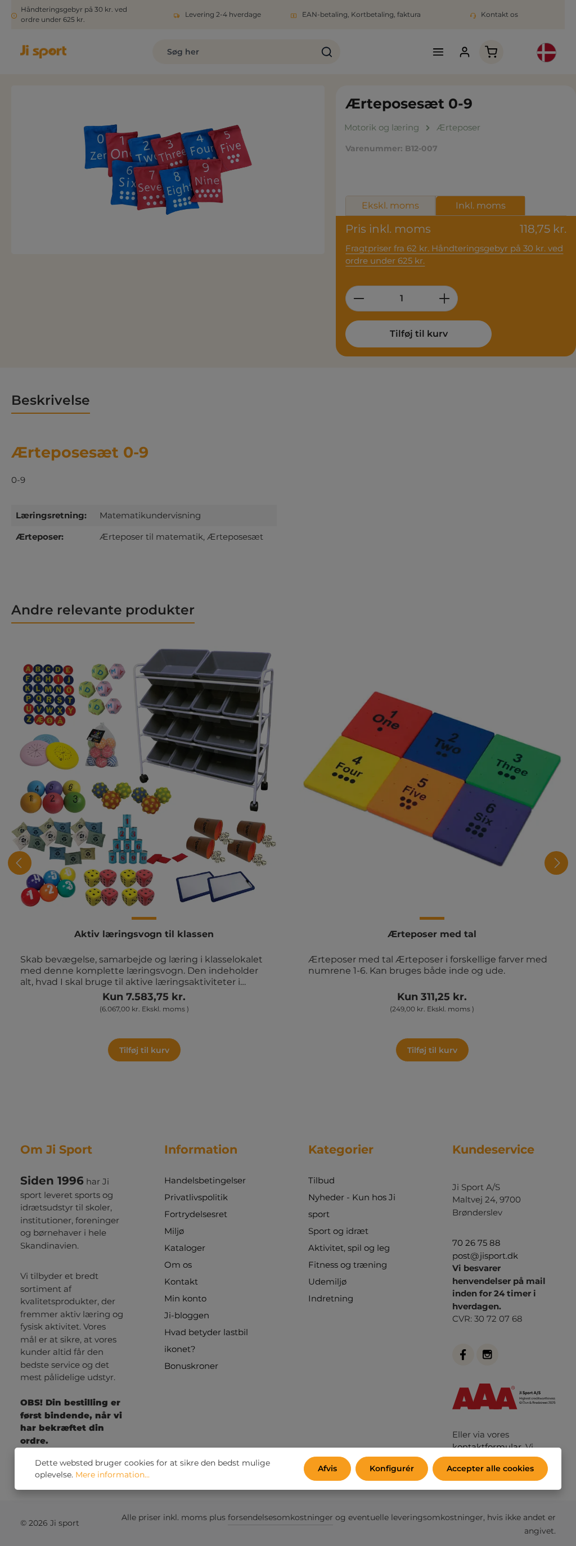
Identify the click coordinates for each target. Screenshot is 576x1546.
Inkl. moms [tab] (481, 205)
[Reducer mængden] (358, 298)
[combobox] (233, 51)
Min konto (185, 1298)
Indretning (330, 1298)
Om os (178, 1264)
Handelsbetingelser (205, 1180)
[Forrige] (20, 863)
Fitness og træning (347, 1264)
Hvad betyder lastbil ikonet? (206, 1340)
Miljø (174, 1231)
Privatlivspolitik (196, 1197)
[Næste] (556, 863)
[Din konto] (465, 52)
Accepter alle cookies (490, 1468)
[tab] (50, 400)
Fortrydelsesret (195, 1214)
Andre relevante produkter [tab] (103, 610)
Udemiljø (327, 1281)
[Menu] (438, 52)
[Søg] (327, 51)
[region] (168, 169)
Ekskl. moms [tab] (390, 205)
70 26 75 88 (476, 1242)
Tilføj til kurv (419, 333)
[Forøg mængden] (444, 298)
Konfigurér (392, 1468)
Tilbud (321, 1180)
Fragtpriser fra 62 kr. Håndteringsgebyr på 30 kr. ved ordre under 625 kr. (454, 254)
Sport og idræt (338, 1231)
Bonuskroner (191, 1365)
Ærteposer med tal (432, 934)
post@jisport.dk (485, 1255)
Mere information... (112, 1475)
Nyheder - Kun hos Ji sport (351, 1205)
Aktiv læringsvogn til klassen (144, 934)
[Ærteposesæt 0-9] (168, 169)
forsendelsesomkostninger (280, 1517)
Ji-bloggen (186, 1315)
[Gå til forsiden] (43, 51)
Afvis (327, 1468)
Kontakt (181, 1281)
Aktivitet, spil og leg (349, 1247)
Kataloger (184, 1247)
